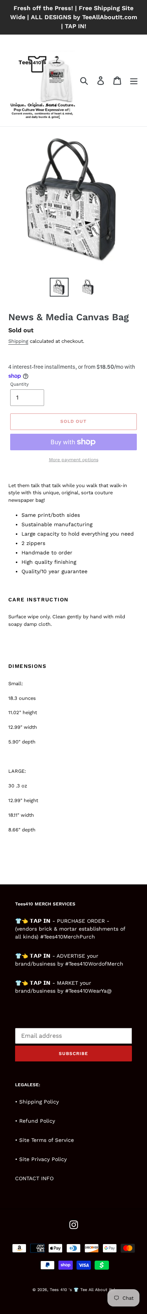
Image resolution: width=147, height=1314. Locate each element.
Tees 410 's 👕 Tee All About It (81, 1289)
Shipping (18, 341)
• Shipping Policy (37, 1102)
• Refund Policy (35, 1121)
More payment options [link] (73, 459)
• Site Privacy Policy (41, 1159)
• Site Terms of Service (44, 1140)
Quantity (19, 384)
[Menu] (134, 81)
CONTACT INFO (34, 1178)
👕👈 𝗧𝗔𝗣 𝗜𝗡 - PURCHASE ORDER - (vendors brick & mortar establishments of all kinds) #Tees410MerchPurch (70, 929)
